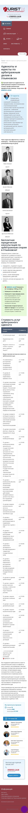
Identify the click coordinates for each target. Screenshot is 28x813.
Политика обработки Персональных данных (13, 798)
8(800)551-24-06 (6, 90)
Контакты (6, 49)
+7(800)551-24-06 (15, 16)
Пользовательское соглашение (10, 796)
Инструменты (15, 43)
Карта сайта (4, 794)
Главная (3, 60)
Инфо (5, 43)
